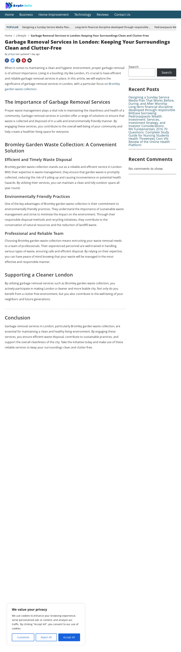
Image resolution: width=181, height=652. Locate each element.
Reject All (46, 637)
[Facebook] (7, 60)
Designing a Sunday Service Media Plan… (46, 27)
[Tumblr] (18, 60)
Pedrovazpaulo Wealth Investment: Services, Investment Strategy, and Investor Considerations (147, 121)
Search (134, 67)
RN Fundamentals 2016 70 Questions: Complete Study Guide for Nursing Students (149, 132)
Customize (23, 637)
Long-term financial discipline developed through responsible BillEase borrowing (152, 110)
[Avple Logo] (22, 8)
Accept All (69, 637)
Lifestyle (21, 35)
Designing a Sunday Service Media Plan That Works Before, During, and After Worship (151, 100)
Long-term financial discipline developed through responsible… (112, 27)
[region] (46, 624)
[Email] (29, 60)
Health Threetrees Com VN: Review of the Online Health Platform (149, 141)
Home (8, 35)
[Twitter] (12, 60)
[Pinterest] (24, 60)
